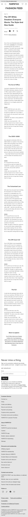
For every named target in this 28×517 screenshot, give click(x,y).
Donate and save (5, 464)
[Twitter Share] (17, 31)
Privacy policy (4, 498)
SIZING (5, 107)
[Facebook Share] (10, 31)
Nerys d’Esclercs (12, 34)
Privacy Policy (22, 384)
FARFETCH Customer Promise (9, 417)
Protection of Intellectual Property (10, 503)
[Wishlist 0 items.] (22, 4)
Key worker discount (6, 462)
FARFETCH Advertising (7, 438)
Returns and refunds (6, 407)
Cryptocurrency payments (8, 412)
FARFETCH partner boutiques (9, 428)
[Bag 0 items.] (26, 4)
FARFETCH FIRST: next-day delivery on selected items (14, 476)
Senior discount (5, 467)
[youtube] (14, 491)
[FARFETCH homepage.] (14, 4)
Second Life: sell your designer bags (10, 481)
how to (6, 14)
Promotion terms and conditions (9, 415)
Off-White (12, 44)
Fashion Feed (14, 8)
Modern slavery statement (8, 436)
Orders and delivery (6, 404)
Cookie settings (5, 506)
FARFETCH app (5, 433)
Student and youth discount (8, 459)
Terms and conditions (16, 498)
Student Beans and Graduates (9, 456)
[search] (5, 4)
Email (2, 370)
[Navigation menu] (2, 4)
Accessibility (4, 500)
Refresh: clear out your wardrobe (9, 479)
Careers (3, 430)
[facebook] (10, 491)
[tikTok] (6, 491)
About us (3, 425)
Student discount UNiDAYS (8, 454)
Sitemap (3, 441)
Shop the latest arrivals (11, 1)
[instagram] (3, 491)
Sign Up (5, 378)
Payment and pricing (6, 409)
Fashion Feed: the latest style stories (10, 484)
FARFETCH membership (7, 451)
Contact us (4, 399)
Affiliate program (5, 448)
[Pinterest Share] (13, 31)
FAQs (2, 401)
